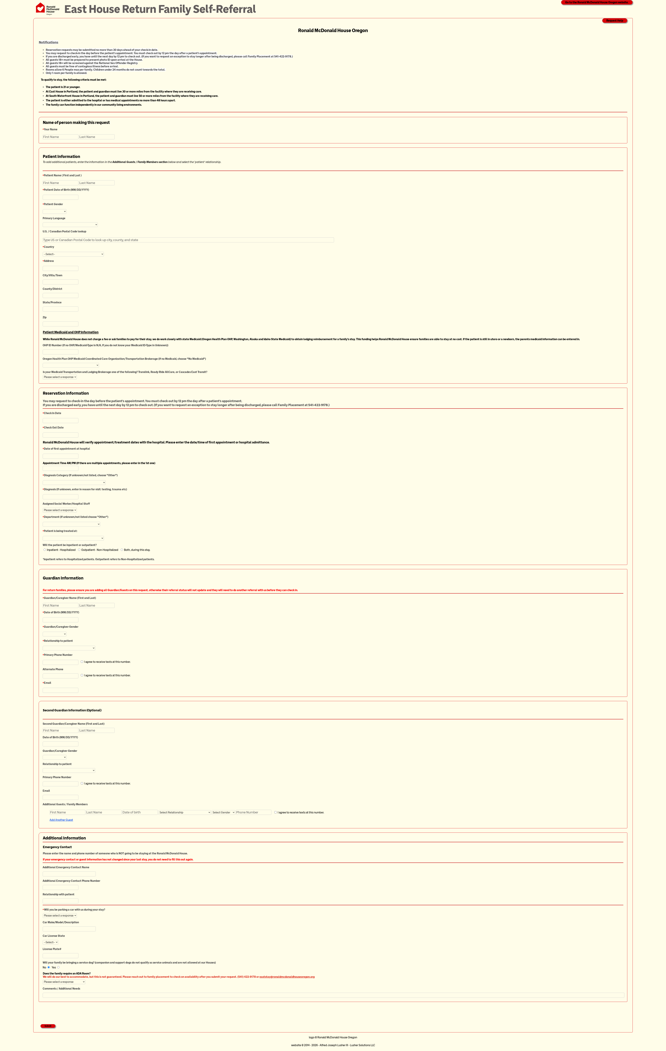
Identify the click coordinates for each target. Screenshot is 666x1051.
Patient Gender (53, 204)
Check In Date (52, 413)
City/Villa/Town (52, 275)
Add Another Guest (61, 820)
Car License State (54, 936)
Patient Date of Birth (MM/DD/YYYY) (66, 189)
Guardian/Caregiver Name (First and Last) (70, 598)
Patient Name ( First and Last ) (63, 175)
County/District (52, 289)
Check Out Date (54, 427)
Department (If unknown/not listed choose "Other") (76, 517)
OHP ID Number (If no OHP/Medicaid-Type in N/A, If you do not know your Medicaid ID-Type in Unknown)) (105, 345)
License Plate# (52, 949)
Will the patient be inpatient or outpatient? (70, 545)
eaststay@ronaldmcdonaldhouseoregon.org (287, 976)
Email (47, 682)
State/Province (52, 302)
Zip (44, 317)
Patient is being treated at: (60, 531)
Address (49, 261)
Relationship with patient (58, 894)
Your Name (50, 129)
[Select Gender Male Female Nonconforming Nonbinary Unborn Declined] (223, 812)
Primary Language (54, 218)
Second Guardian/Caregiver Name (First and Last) (73, 723)
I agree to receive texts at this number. (300, 812)
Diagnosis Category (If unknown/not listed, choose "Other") (81, 475)
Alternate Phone (53, 669)
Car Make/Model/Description (61, 922)
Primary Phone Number (58, 655)
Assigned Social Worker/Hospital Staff (66, 503)
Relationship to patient (58, 640)
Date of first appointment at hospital (67, 448)
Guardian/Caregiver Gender (61, 626)
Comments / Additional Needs (61, 988)
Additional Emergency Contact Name (66, 867)
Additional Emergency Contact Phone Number (71, 880)
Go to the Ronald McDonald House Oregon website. (597, 2)
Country (49, 247)
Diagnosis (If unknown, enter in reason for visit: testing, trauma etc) (85, 489)
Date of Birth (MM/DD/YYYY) (61, 612)
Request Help (614, 20)
